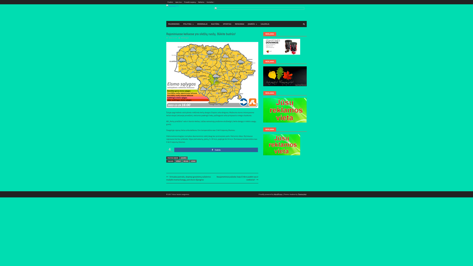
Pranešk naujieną (190, 2)
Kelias (186, 161)
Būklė (178, 161)
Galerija (265, 24)
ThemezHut (302, 194)
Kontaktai (210, 2)
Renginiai (239, 24)
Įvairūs (251, 24)
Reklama (201, 2)
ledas (193, 161)
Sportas (227, 24)
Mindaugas (185, 38)
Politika (187, 24)
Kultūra (215, 24)
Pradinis (170, 2)
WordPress (278, 194)
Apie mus (178, 2)
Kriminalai (202, 24)
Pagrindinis (174, 24)
